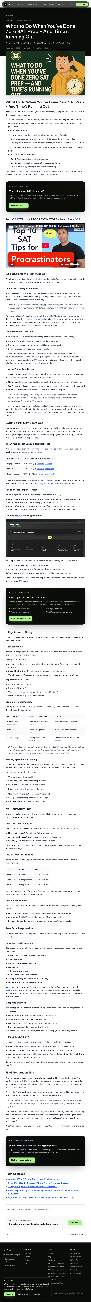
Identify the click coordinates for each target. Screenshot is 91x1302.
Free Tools (61, 4)
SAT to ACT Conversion (56, 1273)
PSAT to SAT (52, 1280)
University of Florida (45, 469)
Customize (36, 1294)
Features (28, 1253)
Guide (51, 4)
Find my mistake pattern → (22, 1160)
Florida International (46, 474)
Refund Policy (75, 1260)
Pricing (43, 4)
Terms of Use (75, 1253)
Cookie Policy (75, 1270)
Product (21, 4)
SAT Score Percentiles (56, 1277)
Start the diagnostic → (20, 618)
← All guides (10, 1234)
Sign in (72, 4)
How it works (32, 4)
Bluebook (10, 990)
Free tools (51, 1260)
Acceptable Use (76, 1267)
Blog (49, 1257)
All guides (10, 15)
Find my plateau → (18, 206)
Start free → (82, 4)
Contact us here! (9, 1265)
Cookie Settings (76, 1273)
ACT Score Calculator (56, 1267)
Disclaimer (74, 1263)
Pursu (19, 515)
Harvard (40, 464)
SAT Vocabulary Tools (56, 1283)
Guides (50, 1253)
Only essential (23, 1294)
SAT (12, 112)
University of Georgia (43, 483)
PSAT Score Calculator (56, 1270)
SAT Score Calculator (56, 1263)
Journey (28, 1257)
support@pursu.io (79, 1234)
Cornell (41, 319)
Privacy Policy (75, 1257)
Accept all (10, 1294)
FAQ (26, 1263)
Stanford (48, 464)
